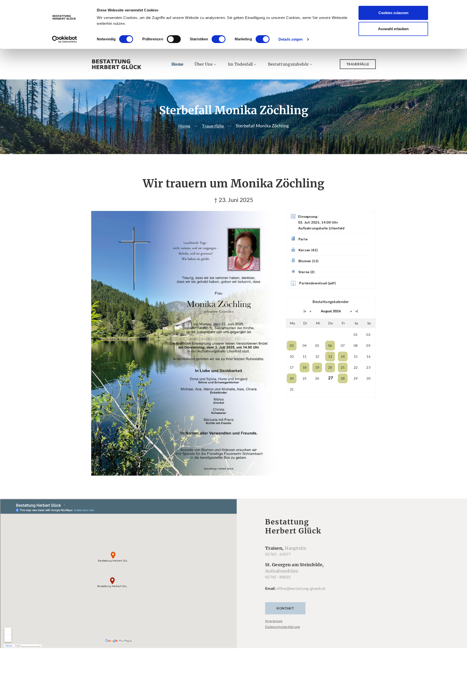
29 (356, 378)
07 (343, 345)
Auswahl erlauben (393, 29)
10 (292, 356)
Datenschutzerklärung (282, 627)
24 (292, 378)
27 (330, 377)
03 (292, 345)
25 (305, 378)
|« (305, 311)
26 (317, 378)
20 (330, 367)
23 (368, 367)
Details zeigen (290, 39)
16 (368, 356)
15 (356, 356)
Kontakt (285, 608)
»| (356, 311)
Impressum (274, 621)
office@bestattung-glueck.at (301, 588)
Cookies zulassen (393, 13)
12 (317, 356)
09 (368, 345)
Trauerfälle (357, 64)
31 (292, 389)
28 (343, 378)
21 (343, 367)
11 (305, 356)
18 (305, 367)
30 (368, 378)
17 (292, 367)
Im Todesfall (240, 64)
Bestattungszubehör (288, 64)
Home (177, 64)
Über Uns (204, 64)
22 (356, 367)
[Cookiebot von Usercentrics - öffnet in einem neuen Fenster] (64, 39)
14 (343, 356)
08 (356, 345)
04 (305, 345)
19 (317, 367)
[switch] (174, 39)
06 (330, 345)
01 (356, 334)
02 (368, 334)
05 (317, 345)
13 (330, 356)
